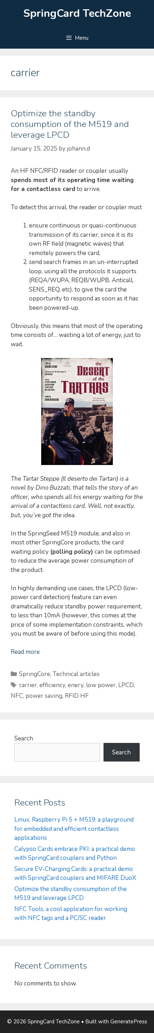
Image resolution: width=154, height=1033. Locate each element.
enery (75, 685)
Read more (25, 652)
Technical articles (76, 674)
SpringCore (34, 674)
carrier (28, 685)
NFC (17, 696)
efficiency (52, 685)
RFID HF (77, 696)
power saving (43, 696)
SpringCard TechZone (77, 13)
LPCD (126, 685)
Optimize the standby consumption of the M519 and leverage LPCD (70, 124)
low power (101, 685)
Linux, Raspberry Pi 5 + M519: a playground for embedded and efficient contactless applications (74, 829)
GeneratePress (128, 1021)
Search (23, 738)
